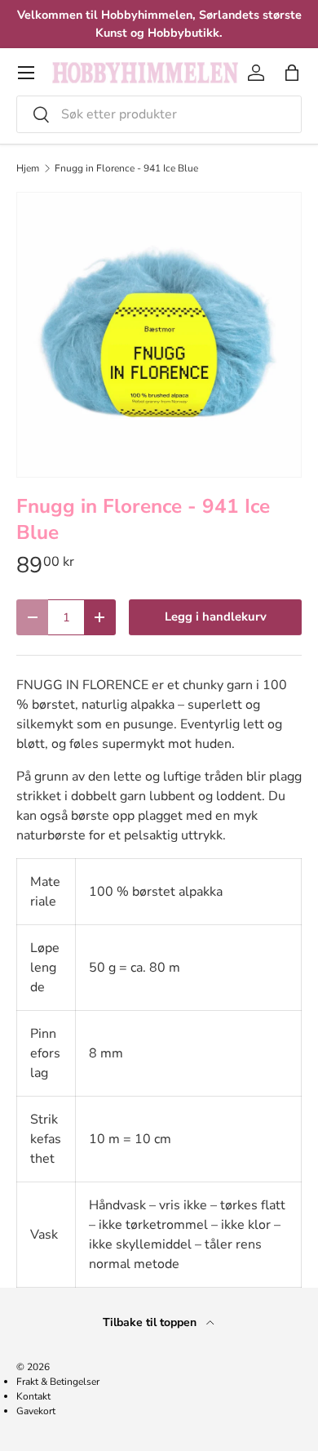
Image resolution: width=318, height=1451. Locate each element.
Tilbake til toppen (151, 1322)
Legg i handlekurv (216, 616)
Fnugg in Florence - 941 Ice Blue (126, 168)
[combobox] (159, 114)
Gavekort (35, 1411)
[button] (292, 73)
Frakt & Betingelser (57, 1381)
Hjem (27, 168)
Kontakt (33, 1396)
